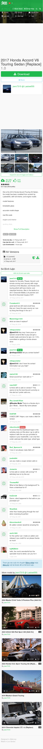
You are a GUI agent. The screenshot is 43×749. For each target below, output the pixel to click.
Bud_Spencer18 (16, 447)
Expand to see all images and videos (21, 175)
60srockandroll (15, 522)
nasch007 (13, 385)
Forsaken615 (15, 303)
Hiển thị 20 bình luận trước (21, 273)
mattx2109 (14, 374)
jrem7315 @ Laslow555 (23, 86)
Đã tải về (8, 181)
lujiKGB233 (14, 549)
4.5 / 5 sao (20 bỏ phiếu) (8, 186)
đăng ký (6, 565)
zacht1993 (13, 533)
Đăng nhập (30, 562)
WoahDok (13, 509)
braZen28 (13, 495)
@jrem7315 (14, 332)
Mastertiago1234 (16, 319)
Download (23, 74)
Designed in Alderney (8, 739)
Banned (22, 427)
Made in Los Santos (8, 741)
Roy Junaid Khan (16, 400)
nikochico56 (14, 427)
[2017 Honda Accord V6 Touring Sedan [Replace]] (21, 141)
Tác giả (20, 278)
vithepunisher (15, 330)
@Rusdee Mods (16, 403)
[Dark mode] (36, 9)
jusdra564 (13, 458)
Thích (19, 181)
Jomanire (13, 469)
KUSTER (13, 414)
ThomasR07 (14, 482)
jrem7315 (13, 278)
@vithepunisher (16, 352)
